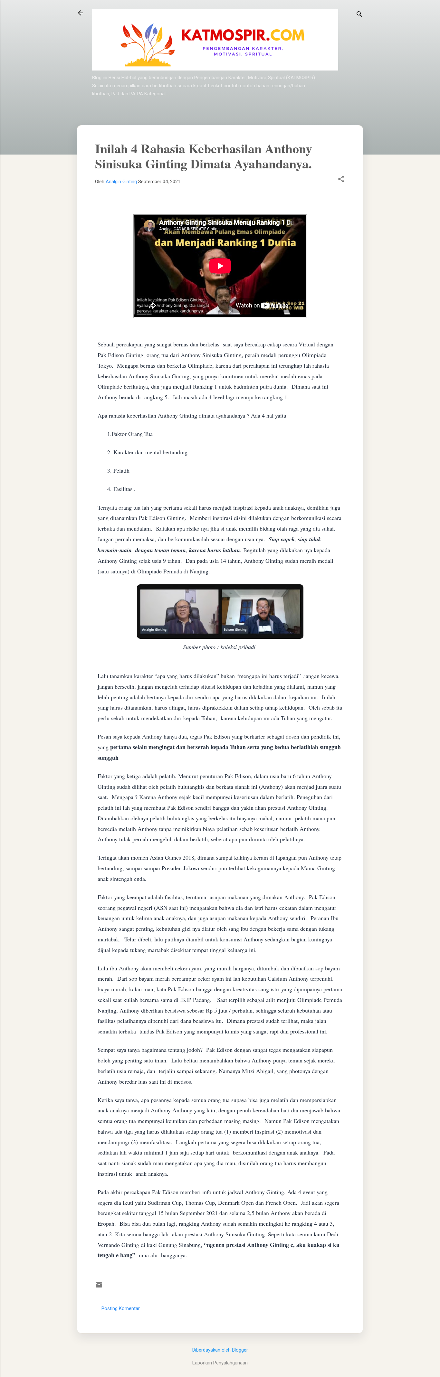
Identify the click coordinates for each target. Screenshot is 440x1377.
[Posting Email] (99, 1287)
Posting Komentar (120, 1308)
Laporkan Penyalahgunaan (220, 1363)
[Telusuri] (359, 15)
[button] (341, 179)
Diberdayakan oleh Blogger (220, 1350)
